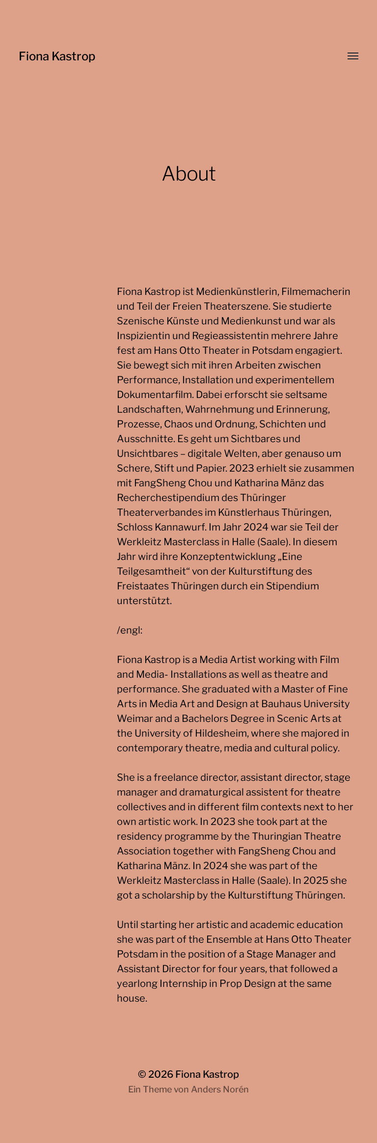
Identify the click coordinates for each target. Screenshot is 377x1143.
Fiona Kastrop (57, 56)
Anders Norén (220, 1089)
